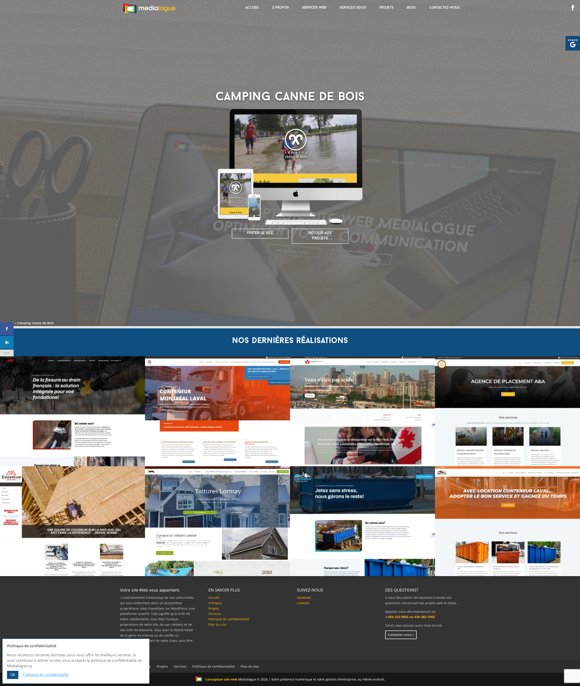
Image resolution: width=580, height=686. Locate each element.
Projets (386, 8)
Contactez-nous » (401, 635)
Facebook (304, 597)
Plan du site (217, 624)
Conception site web (221, 679)
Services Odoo (353, 8)
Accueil (252, 8)
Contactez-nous (444, 8)
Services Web (314, 8)
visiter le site (260, 233)
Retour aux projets (320, 235)
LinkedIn (303, 603)
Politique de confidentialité (228, 619)
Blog (411, 8)
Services (214, 613)
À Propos (280, 8)
